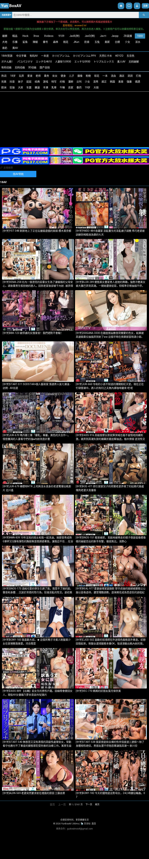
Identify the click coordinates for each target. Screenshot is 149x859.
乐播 (14, 41)
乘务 (46, 75)
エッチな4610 (44, 61)
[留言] (129, 6)
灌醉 (70, 81)
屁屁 (28, 81)
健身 (63, 75)
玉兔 (97, 41)
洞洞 (130, 75)
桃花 (65, 41)
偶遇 (137, 81)
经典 (37, 81)
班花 (96, 75)
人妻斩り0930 (63, 61)
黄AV (15, 47)
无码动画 (20, 67)
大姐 (96, 87)
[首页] (121, 6)
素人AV (121, 61)
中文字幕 (21, 55)
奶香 (86, 41)
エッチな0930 (82, 61)
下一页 (89, 804)
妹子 (20, 81)
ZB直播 (128, 35)
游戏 (45, 81)
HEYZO (119, 55)
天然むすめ (105, 55)
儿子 (71, 75)
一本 (105, 75)
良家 (70, 87)
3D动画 (32, 67)
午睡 (62, 87)
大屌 (20, 87)
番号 (45, 41)
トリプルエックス (104, 61)
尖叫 (79, 81)
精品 (14, 35)
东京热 (130, 55)
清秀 (95, 81)
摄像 (79, 75)
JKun (76, 41)
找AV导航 (18, 173)
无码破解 (134, 61)
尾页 (97, 804)
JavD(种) (90, 35)
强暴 (129, 81)
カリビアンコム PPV (84, 55)
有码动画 (6, 67)
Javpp (114, 35)
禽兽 (120, 81)
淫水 (137, 41)
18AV (140, 35)
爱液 (29, 75)
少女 (127, 41)
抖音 (12, 81)
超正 (104, 81)
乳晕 (54, 87)
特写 (54, 81)
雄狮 (4, 35)
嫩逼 (37, 87)
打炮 (138, 75)
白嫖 (117, 41)
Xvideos (48, 35)
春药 (79, 87)
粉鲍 (88, 75)
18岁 (13, 75)
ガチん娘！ (7, 61)
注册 (145, 6)
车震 (28, 87)
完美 (3, 81)
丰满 (45, 87)
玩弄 (21, 75)
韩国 (112, 81)
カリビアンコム (61, 55)
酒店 (121, 75)
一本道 (45, 55)
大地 (4, 41)
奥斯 (107, 41)
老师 (38, 75)
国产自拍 (45, 67)
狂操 (12, 87)
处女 (54, 75)
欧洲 (3, 87)
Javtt (103, 35)
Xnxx (36, 35)
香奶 (4, 47)
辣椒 (35, 41)
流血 (113, 75)
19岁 (87, 87)
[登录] (137, 6)
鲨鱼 (25, 41)
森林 (55, 41)
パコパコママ (25, 61)
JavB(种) (74, 35)
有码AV (34, 55)
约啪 (62, 81)
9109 (61, 35)
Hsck (25, 35)
